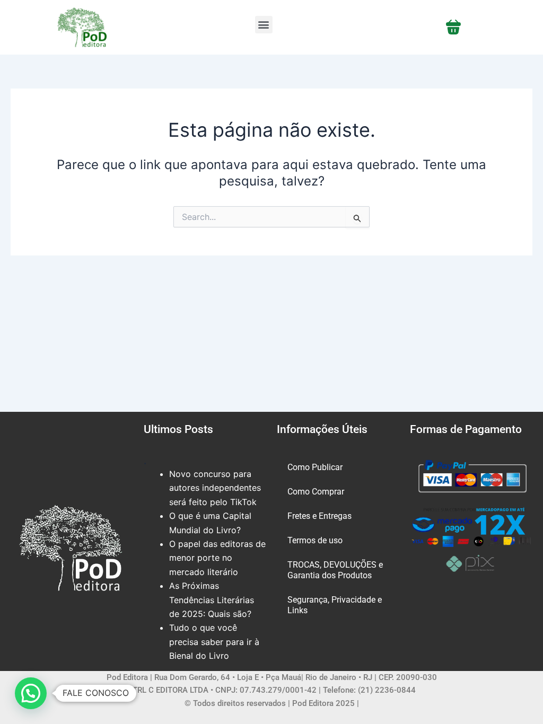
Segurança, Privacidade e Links (334, 605)
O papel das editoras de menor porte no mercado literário (217, 557)
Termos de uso (315, 540)
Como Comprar (315, 492)
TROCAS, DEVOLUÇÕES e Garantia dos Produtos (335, 570)
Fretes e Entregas (319, 516)
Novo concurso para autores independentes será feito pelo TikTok (215, 488)
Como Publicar (315, 467)
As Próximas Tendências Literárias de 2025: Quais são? (211, 599)
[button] (264, 24)
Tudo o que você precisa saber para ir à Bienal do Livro (214, 641)
